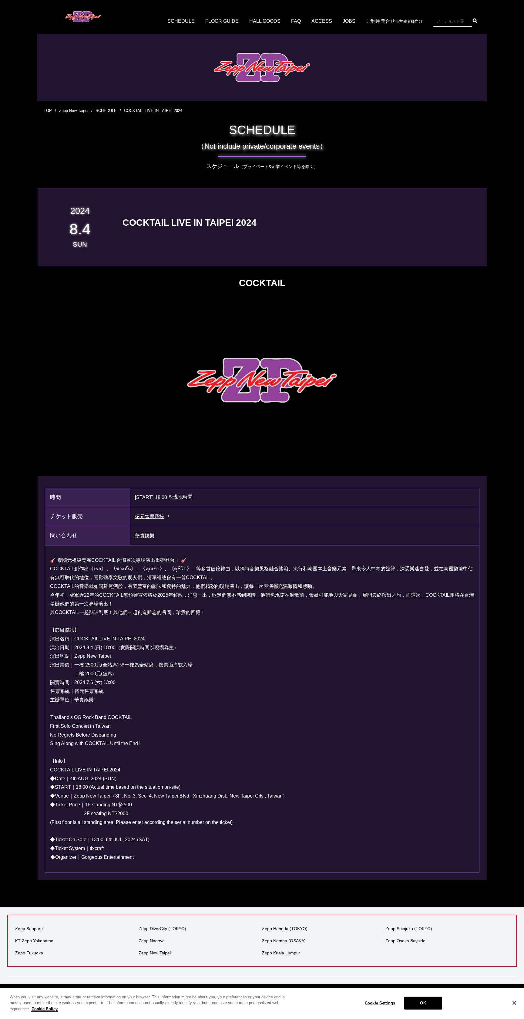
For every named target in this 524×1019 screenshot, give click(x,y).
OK (423, 1003)
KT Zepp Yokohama (34, 940)
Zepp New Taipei (73, 110)
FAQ (296, 21)
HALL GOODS (264, 21)
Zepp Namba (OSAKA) (284, 940)
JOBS (349, 21)
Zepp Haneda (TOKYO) (284, 928)
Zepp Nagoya (152, 940)
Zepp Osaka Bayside (405, 940)
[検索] (475, 20)
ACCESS (321, 21)
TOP (48, 110)
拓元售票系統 (149, 516)
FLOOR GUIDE (222, 21)
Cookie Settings (380, 1003)
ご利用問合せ (394, 21)
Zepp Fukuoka (29, 952)
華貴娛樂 (144, 535)
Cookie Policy (45, 1009)
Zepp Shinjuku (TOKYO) (408, 928)
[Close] (514, 1003)
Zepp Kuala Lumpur (281, 952)
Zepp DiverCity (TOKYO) (162, 928)
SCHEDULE (181, 21)
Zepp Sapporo (29, 928)
